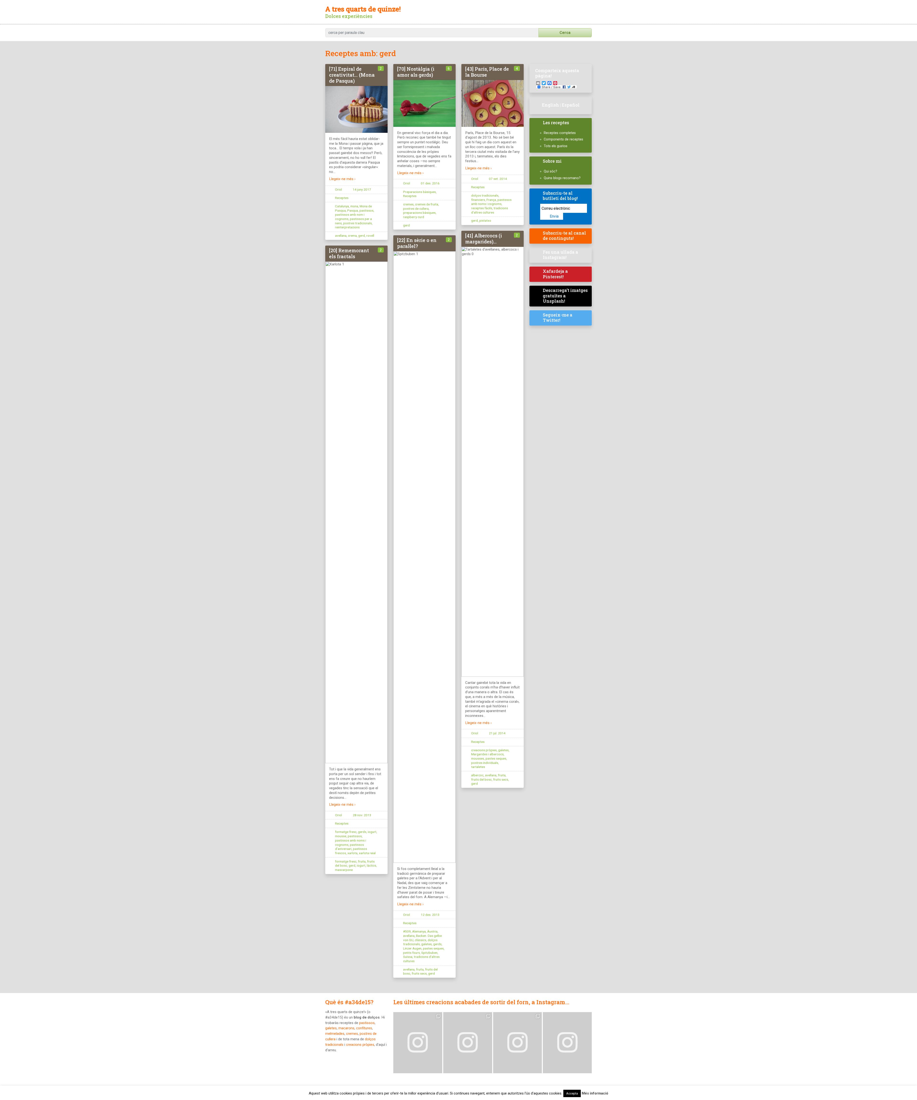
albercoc (477, 775)
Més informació (595, 1093)
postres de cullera (416, 208)
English (550, 105)
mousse (340, 836)
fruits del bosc (481, 779)
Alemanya (419, 931)
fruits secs (500, 779)
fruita (502, 775)
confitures (364, 1028)
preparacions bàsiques (419, 213)
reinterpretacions (347, 227)
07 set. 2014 (498, 179)
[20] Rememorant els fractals (349, 253)
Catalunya (342, 206)
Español (571, 105)
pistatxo (485, 220)
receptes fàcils (481, 208)
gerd (361, 235)
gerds (437, 944)
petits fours (411, 953)
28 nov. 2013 (362, 815)
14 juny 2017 (362, 189)
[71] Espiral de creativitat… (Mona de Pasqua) (352, 75)
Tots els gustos (555, 146)
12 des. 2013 (430, 915)
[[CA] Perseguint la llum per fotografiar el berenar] (567, 1042)
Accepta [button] (572, 1093)
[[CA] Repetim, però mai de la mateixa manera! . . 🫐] (467, 1042)
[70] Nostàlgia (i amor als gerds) (415, 72)
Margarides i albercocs (487, 754)
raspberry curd (413, 217)
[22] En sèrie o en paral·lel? (417, 243)
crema (352, 235)
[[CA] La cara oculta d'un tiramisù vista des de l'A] (517, 1042)
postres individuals (484, 763)
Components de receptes (563, 139)
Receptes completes (560, 133)
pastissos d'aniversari (349, 847)
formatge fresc (346, 832)
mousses (477, 758)
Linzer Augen (412, 948)
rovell (370, 235)
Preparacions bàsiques (419, 192)
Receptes (341, 198)
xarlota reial (367, 853)
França (491, 200)
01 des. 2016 (430, 183)
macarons (346, 1028)
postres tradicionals (357, 223)
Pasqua (352, 210)
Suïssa (407, 957)
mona (354, 206)
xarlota (352, 853)
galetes (503, 750)
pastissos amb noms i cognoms (491, 202)
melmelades (334, 1033)
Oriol (338, 189)
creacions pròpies (484, 750)
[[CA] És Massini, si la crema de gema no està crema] (417, 1042)
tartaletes (478, 767)
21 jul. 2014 (497, 733)
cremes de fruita (426, 204)
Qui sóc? (550, 171)
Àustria (432, 931)
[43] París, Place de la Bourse (487, 72)
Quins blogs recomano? (562, 178)
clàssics (420, 940)
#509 (407, 931)
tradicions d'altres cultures (489, 210)
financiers (478, 200)
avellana (341, 235)
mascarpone (344, 870)
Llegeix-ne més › (342, 179)
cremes (408, 204)
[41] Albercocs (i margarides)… (483, 238)
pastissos (366, 210)
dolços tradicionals (484, 195)
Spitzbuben (429, 953)
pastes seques (495, 758)
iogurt (372, 832)
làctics (371, 865)
